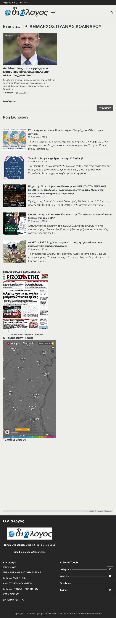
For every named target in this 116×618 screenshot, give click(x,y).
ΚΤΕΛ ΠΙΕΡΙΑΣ (11, 594)
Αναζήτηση (9, 101)
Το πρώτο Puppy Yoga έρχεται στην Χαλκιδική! (55, 158)
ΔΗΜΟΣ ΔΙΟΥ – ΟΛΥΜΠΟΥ (17, 583)
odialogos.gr (37, 613)
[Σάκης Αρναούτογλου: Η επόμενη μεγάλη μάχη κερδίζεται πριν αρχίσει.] (14, 140)
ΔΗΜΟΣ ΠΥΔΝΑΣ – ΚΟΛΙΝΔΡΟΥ (20, 588)
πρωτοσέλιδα (16, 335)
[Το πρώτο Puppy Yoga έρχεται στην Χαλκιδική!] (14, 168)
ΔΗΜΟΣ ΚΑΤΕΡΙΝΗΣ (14, 577)
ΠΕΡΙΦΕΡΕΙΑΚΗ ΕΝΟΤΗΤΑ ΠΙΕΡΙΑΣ (22, 572)
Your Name (72, 613)
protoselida (39, 335)
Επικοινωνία (9, 567)
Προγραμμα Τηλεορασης (104, 511)
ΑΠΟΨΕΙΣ (9, 35)
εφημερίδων (29, 335)
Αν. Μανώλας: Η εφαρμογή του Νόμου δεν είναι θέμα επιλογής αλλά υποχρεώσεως (26, 71)
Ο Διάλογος (8, 93)
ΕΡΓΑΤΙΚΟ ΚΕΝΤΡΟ (13, 599)
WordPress (96, 613)
